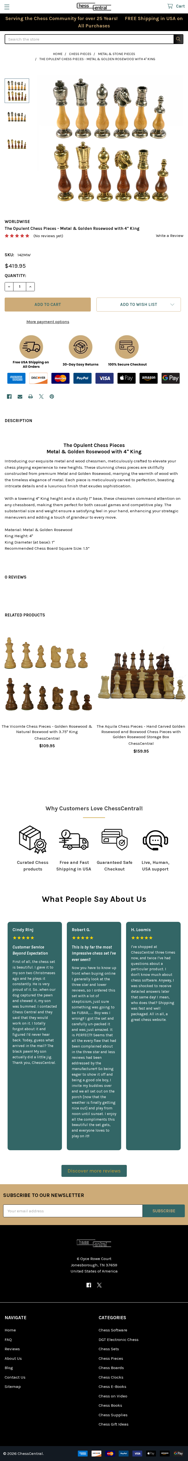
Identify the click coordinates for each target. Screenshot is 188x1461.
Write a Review (169, 235)
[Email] (19, 396)
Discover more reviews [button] (94, 1171)
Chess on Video (113, 1396)
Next (183, 697)
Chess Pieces (111, 1358)
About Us (13, 1358)
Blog (9, 1367)
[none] (110, 140)
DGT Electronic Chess (119, 1339)
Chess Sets (109, 1348)
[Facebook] (9, 396)
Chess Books (110, 1405)
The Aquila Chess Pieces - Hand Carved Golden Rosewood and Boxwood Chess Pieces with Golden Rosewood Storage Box (141, 731)
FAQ (8, 1339)
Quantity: (15, 275)
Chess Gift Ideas (114, 1424)
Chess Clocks (111, 1377)
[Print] (30, 396)
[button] (138, 305)
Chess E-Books (112, 1386)
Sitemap (13, 1386)
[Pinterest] (51, 396)
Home (10, 1329)
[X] (41, 396)
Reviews (12, 1348)
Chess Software (113, 1329)
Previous (5, 697)
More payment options (47, 321)
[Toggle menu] (6, 6)
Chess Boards (111, 1367)
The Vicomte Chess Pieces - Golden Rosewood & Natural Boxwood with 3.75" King (47, 729)
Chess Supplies (113, 1414)
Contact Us (15, 1377)
